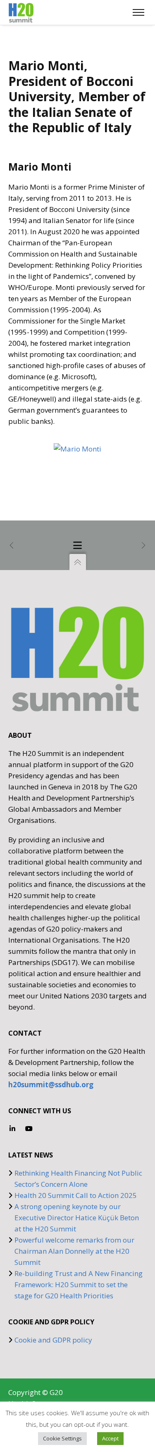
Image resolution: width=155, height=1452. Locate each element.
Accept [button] (110, 1438)
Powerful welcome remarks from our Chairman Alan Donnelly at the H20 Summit (74, 1251)
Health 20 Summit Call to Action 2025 (75, 1195)
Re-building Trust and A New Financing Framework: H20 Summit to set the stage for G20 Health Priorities (78, 1284)
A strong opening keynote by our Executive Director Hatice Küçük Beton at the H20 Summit (76, 1217)
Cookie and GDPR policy (53, 1340)
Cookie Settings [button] (62, 1438)
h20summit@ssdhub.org (50, 1084)
